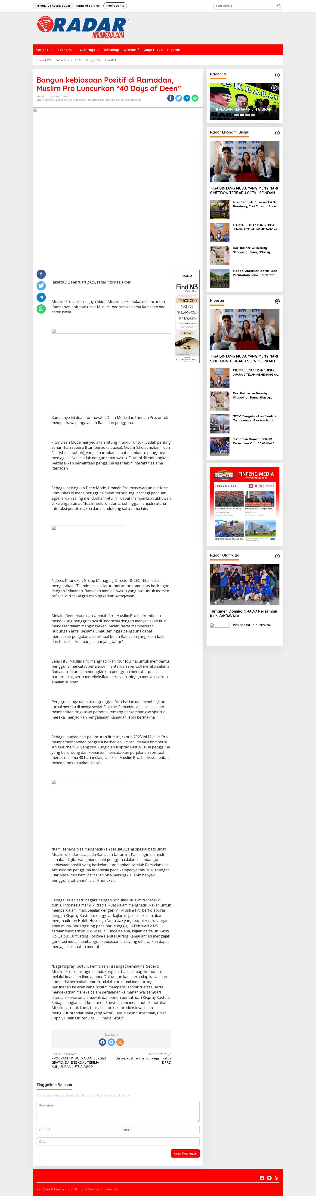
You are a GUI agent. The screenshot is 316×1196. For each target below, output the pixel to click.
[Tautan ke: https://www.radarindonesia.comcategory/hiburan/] (277, 301)
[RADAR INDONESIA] (82, 27)
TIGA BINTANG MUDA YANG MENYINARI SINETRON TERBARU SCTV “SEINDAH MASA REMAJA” (244, 191)
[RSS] (120, 1042)
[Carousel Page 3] (247, 115)
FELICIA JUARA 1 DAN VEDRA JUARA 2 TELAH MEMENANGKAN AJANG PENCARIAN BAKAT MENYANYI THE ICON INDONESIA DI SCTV (256, 227)
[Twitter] (111, 1042)
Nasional (117, 99)
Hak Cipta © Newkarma (53, 1189)
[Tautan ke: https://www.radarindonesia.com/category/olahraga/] (277, 556)
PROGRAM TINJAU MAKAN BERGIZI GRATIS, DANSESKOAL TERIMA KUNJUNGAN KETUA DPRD (79, 1060)
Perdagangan (132, 99)
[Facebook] (102, 1042)
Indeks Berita (114, 1189)
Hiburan (81, 99)
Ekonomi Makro (65, 99)
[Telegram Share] (186, 98)
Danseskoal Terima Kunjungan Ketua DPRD (143, 1058)
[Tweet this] (178, 98)
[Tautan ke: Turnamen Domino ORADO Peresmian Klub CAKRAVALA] (219, 446)
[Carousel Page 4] (253, 115)
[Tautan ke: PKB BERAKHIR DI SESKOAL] (219, 632)
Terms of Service (87, 1189)
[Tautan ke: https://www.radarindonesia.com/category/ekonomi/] (277, 133)
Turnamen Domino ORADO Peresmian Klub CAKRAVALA (253, 441)
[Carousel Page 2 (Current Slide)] (242, 115)
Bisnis (40, 99)
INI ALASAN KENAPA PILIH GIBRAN (243, 109)
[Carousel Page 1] (236, 115)
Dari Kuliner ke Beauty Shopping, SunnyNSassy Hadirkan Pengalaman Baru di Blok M (256, 250)
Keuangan (104, 99)
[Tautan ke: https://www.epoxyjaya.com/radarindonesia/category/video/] (277, 75)
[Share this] (170, 98)
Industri (92, 99)
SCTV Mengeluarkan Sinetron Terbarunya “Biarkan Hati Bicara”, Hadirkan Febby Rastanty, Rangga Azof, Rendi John (255, 418)
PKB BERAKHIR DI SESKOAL (252, 625)
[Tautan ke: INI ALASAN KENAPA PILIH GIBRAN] (244, 101)
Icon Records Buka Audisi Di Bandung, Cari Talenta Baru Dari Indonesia (254, 204)
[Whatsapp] (195, 98)
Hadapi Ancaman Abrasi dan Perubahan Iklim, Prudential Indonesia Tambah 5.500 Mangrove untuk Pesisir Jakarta (255, 273)
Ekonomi (50, 99)
